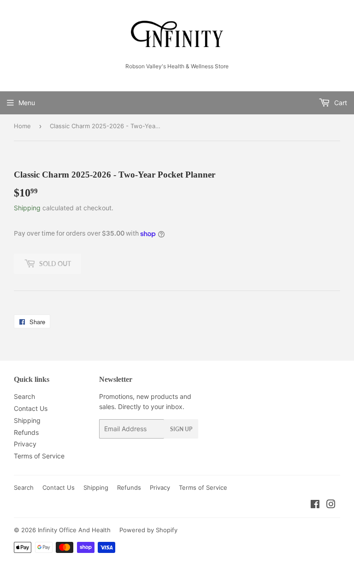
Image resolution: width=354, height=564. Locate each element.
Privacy (25, 444)
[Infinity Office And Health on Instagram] (331, 505)
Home (22, 126)
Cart (339, 103)
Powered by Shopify (148, 530)
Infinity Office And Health (74, 530)
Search (24, 396)
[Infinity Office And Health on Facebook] (315, 505)
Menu (26, 103)
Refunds (26, 432)
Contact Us (30, 408)
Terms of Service (39, 456)
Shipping (27, 208)
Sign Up (181, 429)
